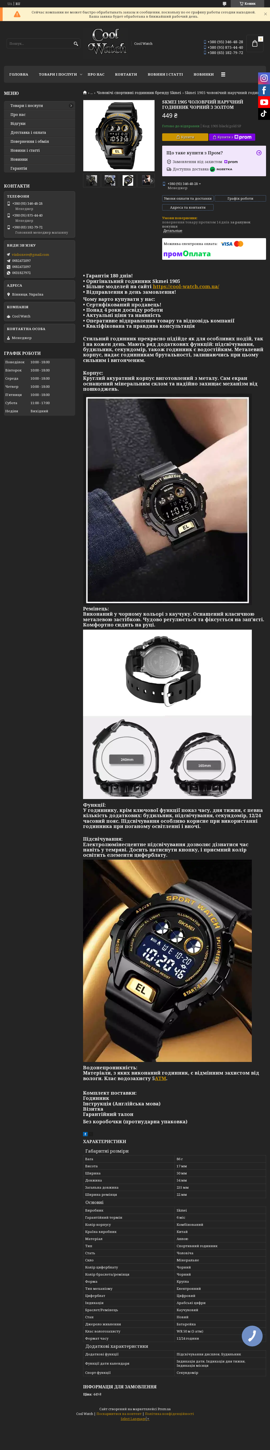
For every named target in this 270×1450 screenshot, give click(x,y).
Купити (187, 137)
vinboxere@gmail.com (30, 254)
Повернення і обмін (30, 141)
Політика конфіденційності (169, 1414)
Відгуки (18, 123)
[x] (91, 1135)
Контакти (126, 74)
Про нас (96, 74)
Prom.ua (164, 1409)
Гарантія (19, 168)
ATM (160, 1078)
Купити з (225, 137)
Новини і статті (165, 74)
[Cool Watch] (105, 43)
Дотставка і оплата (28, 132)
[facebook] (85, 1135)
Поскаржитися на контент (119, 1414)
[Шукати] (75, 43)
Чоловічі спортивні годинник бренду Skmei (139, 93)
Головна (18, 74)
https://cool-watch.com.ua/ (186, 286)
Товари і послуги (58, 74)
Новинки (204, 74)
